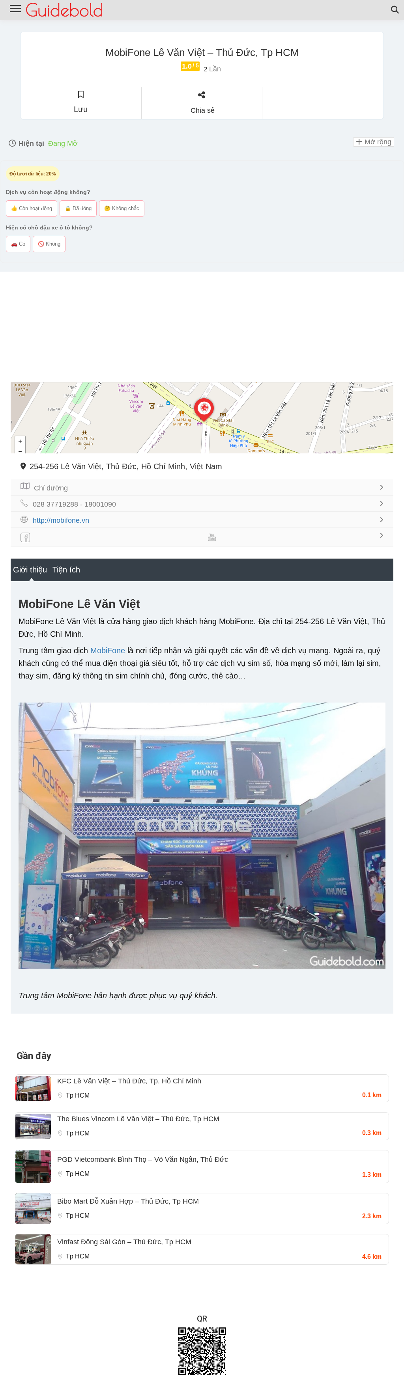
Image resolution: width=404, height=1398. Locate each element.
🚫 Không (49, 244)
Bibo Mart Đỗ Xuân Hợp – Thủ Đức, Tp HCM (128, 1201)
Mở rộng (377, 142)
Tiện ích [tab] (66, 569)
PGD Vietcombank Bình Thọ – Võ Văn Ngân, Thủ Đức (142, 1159)
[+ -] (202, 417)
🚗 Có (18, 244)
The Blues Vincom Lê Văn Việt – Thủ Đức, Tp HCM (138, 1119)
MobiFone (107, 650)
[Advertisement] (202, 327)
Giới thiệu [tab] (30, 569)
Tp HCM (78, 1095)
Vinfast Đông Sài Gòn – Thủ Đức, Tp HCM (124, 1242)
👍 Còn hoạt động (31, 208)
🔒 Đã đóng (78, 208)
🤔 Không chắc (121, 208)
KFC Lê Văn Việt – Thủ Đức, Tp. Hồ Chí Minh (129, 1081)
